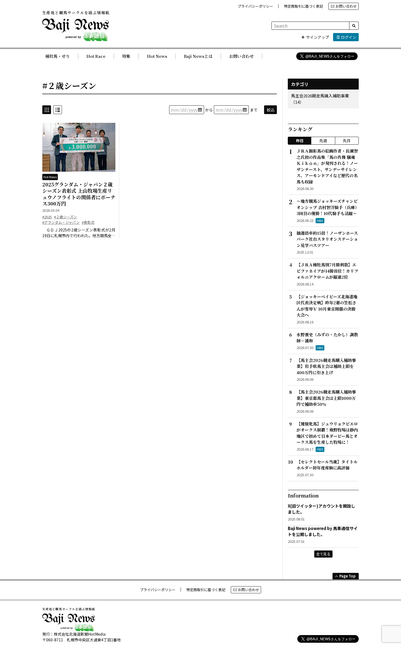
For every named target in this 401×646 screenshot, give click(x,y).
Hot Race (96, 56)
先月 (347, 140)
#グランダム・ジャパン (61, 222)
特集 (126, 56)
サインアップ (317, 37)
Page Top (347, 576)
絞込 (270, 109)
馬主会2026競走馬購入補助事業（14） (320, 99)
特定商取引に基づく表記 (303, 6)
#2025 (47, 216)
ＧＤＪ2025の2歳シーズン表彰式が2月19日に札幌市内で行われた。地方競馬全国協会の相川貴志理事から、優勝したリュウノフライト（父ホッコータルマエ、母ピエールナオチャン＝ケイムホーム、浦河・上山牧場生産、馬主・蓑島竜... (78, 233)
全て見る (323, 553)
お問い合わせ (346, 6)
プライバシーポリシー (255, 6)
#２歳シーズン (65, 216)
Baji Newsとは (198, 56)
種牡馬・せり (57, 56)
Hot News (157, 56)
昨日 (300, 140)
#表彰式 (88, 222)
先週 (323, 140)
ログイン (348, 37)
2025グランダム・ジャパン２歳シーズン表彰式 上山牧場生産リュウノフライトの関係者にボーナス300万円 (78, 194)
